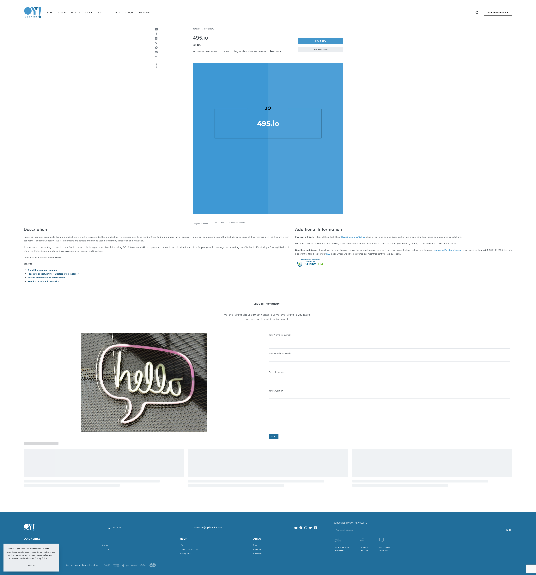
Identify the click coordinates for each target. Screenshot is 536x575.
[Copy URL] (156, 57)
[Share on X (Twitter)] (156, 29)
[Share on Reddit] (156, 47)
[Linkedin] (315, 527)
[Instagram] (305, 527)
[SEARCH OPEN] (476, 12)
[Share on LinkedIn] (156, 38)
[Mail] (156, 52)
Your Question (276, 390)
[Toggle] (275, 51)
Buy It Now (320, 41)
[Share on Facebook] (156, 34)
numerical (243, 222)
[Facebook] (300, 527)
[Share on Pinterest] (156, 43)
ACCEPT (31, 565)
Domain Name (276, 372)
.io (219, 222)
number (227, 222)
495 (222, 222)
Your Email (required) (279, 353)
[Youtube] (296, 527)
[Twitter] (310, 527)
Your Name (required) (280, 334)
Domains (196, 29)
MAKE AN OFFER (320, 49)
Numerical (209, 29)
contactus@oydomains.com (208, 527)
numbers (234, 222)
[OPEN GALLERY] (268, 138)
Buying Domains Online (353, 236)
